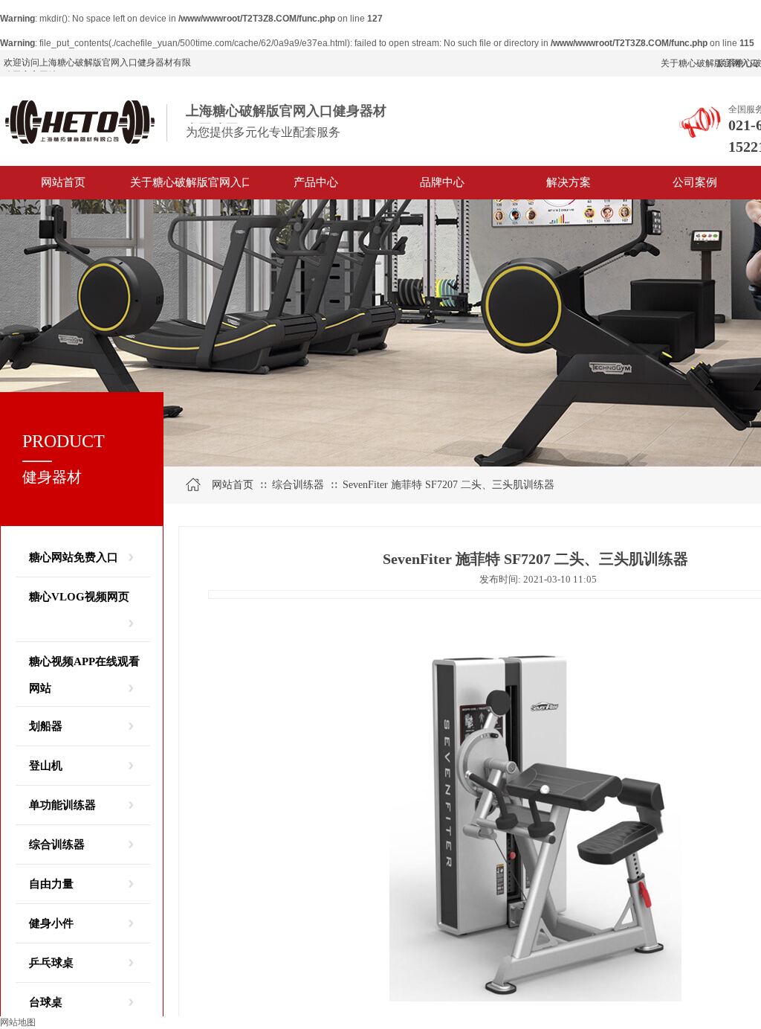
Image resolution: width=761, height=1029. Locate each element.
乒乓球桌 (51, 963)
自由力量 (51, 884)
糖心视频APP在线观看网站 (84, 665)
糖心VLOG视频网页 (79, 597)
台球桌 (45, 1002)
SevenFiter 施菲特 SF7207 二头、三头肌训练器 (448, 484)
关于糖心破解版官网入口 (189, 182)
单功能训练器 (62, 805)
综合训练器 (57, 844)
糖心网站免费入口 (73, 557)
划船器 (45, 726)
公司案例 (695, 182)
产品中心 (316, 182)
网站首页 (63, 182)
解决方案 (568, 182)
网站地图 (18, 1022)
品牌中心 (442, 182)
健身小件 (51, 923)
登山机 (45, 766)
